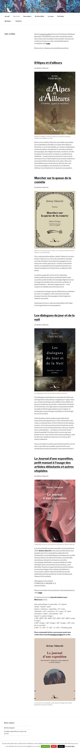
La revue (51, 16)
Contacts (19, 21)
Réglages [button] (61, 746)
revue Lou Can (45, 34)
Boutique (8, 21)
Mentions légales (9, 728)
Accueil (7, 16)
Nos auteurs (27, 16)
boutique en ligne (56, 635)
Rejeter (54, 746)
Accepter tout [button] (45, 746)
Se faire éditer (39, 16)
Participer (60, 16)
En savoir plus (70, 746)
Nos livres (16, 16)
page (48, 43)
